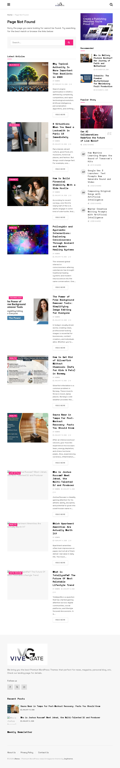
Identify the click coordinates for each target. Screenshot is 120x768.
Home (9, 15)
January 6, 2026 (68, 589)
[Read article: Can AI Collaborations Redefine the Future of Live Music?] (96, 117)
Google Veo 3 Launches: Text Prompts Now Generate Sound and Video (99, 176)
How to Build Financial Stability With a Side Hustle (64, 183)
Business (14, 65)
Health (13, 228)
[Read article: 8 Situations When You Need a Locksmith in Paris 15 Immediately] (27, 137)
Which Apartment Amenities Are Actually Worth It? (63, 528)
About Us (11, 752)
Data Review (16, 573)
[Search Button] (111, 4)
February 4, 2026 (60, 541)
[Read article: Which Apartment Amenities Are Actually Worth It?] (27, 536)
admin (57, 81)
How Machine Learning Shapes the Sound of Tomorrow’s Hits (100, 157)
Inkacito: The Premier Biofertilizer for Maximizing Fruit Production (103, 81)
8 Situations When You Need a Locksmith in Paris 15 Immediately (63, 130)
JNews (17, 759)
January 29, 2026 (60, 195)
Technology (16, 298)
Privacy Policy (27, 752)
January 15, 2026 (60, 257)
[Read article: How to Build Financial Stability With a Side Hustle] (27, 191)
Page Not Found (22, 15)
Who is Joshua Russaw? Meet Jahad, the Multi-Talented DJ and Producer (63, 478)
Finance (13, 179)
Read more (61, 114)
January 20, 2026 (60, 320)
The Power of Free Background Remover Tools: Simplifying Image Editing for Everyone (63, 305)
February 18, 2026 (60, 84)
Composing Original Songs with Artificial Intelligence (99, 195)
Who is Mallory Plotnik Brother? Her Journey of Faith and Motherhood (103, 60)
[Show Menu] (8, 4)
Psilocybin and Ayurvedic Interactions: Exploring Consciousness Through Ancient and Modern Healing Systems (63, 238)
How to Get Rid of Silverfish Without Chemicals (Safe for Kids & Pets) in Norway (64, 365)
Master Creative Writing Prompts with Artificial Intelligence (97, 213)
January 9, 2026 (68, 489)
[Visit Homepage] (59, 4)
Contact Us (43, 752)
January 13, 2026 (60, 381)
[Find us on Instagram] (24, 687)
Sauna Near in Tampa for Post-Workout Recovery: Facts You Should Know (60, 706)
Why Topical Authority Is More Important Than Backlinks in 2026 (63, 70)
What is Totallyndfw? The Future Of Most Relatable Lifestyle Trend (64, 578)
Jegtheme (68, 759)
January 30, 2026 (60, 144)
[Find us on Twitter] (17, 687)
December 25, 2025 (102, 69)
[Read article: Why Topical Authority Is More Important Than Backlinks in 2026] (27, 77)
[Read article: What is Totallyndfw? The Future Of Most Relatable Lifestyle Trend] (27, 585)
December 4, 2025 (101, 90)
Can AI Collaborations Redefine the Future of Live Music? (92, 136)
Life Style (15, 473)
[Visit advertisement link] (96, 26)
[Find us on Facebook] (10, 687)
